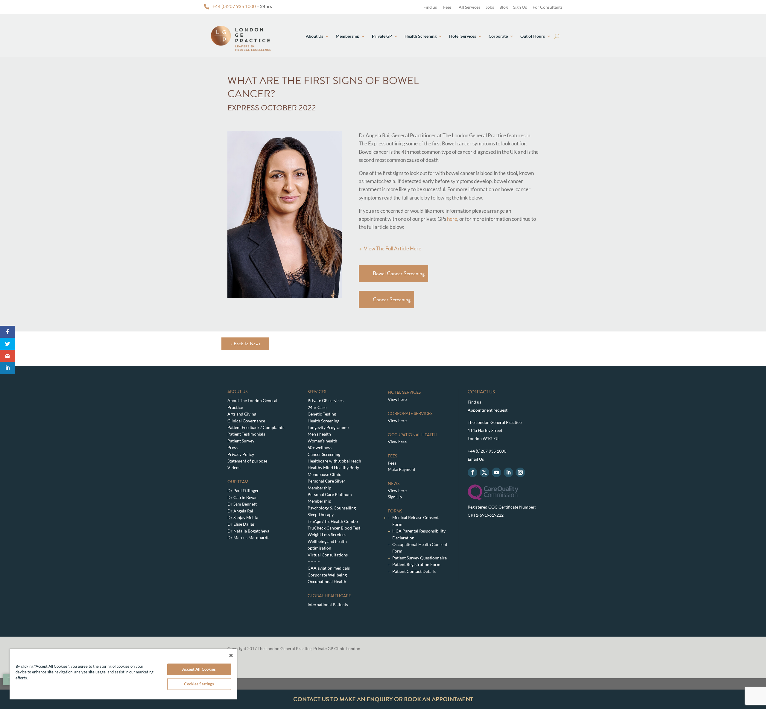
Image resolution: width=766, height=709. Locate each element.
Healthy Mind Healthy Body (333, 467)
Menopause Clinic (324, 474)
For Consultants (548, 7)
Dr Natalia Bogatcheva (248, 530)
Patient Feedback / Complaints (255, 427)
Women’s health (322, 440)
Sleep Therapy (321, 514)
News (393, 483)
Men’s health (319, 433)
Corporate (498, 36)
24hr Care (317, 407)
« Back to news (245, 343)
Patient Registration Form (416, 564)
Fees (447, 7)
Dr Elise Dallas (241, 524)
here (452, 219)
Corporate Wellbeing (327, 574)
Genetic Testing (322, 413)
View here (397, 399)
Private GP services (326, 400)
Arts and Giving (241, 413)
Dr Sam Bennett (242, 503)
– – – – (314, 561)
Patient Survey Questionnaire (419, 557)
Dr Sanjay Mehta (242, 517)
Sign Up (520, 7)
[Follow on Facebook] (472, 472)
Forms (395, 511)
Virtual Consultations (328, 554)
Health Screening (421, 36)
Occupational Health (327, 581)
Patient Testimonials (246, 433)
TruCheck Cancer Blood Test (334, 527)
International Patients (328, 604)
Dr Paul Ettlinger (243, 490)
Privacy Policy (240, 454)
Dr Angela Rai (240, 510)
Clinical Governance (246, 420)
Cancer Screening (392, 299)
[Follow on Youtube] (496, 472)
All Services (469, 7)
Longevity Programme (328, 427)
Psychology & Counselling (332, 507)
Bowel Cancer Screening (399, 273)
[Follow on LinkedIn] (508, 472)
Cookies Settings (199, 683)
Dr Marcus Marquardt (248, 537)
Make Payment (401, 469)
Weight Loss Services (327, 534)
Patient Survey (240, 440)
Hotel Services (462, 36)
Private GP (382, 36)
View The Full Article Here (392, 248)
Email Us (476, 459)
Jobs (490, 7)
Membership (347, 36)
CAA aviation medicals (329, 567)
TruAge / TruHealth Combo (333, 521)
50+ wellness (320, 447)
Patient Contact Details (414, 571)
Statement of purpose (247, 460)
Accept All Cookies (199, 669)
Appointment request (487, 410)
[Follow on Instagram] (520, 472)
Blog (503, 7)
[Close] (231, 655)
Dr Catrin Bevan (242, 497)
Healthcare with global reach (334, 460)
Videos (233, 467)
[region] (123, 674)
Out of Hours (532, 36)
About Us (314, 36)
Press (232, 447)
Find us (429, 7)
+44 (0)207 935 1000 (234, 6)
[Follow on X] (484, 472)
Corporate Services (410, 413)
